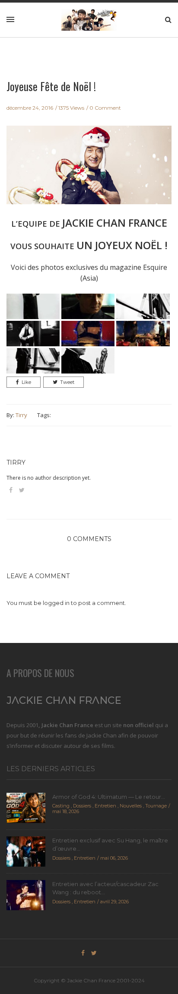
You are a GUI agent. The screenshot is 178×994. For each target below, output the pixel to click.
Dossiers (82, 806)
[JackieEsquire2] (87, 305)
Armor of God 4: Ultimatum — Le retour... (108, 796)
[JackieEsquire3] (142, 305)
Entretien (105, 806)
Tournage (156, 806)
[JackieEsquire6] (142, 333)
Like (26, 382)
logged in (56, 602)
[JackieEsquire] (33, 305)
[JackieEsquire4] (33, 333)
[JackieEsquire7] (33, 360)
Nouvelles (131, 806)
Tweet (67, 382)
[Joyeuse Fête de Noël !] (89, 170)
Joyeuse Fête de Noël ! (51, 86)
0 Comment (105, 107)
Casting (61, 806)
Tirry (21, 415)
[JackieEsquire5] (87, 333)
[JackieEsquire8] (87, 360)
